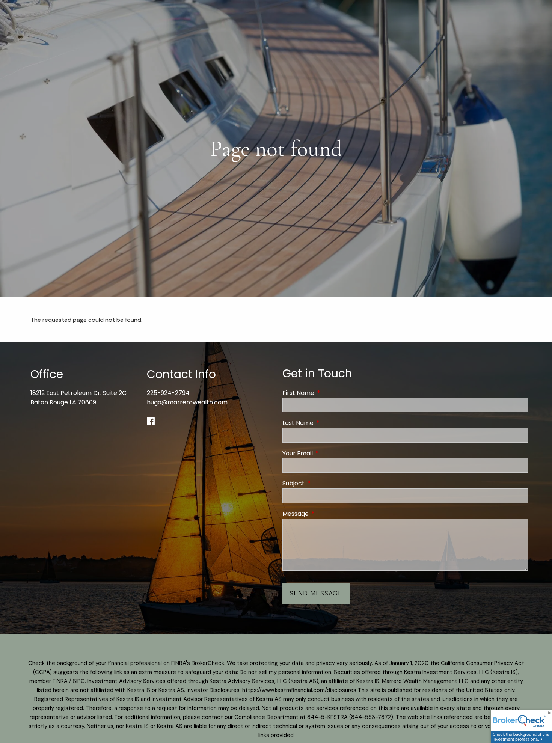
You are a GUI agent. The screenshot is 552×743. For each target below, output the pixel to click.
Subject (323, 483)
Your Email (327, 453)
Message (325, 513)
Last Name (328, 423)
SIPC (79, 681)
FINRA (60, 681)
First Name (328, 393)
